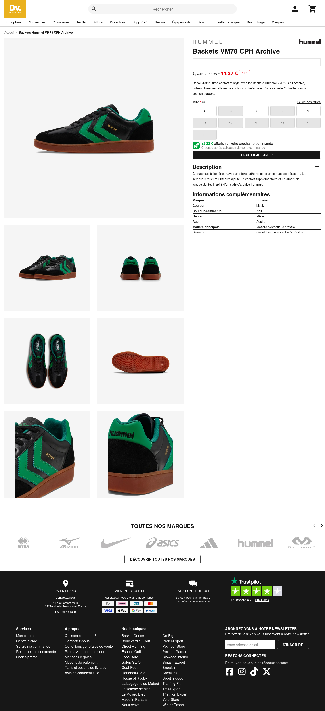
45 (308, 123)
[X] (266, 672)
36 (204, 111)
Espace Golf (131, 651)
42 (230, 123)
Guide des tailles (309, 102)
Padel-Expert (172, 640)
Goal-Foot (129, 667)
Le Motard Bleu (133, 694)
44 (282, 123)
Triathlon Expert (174, 694)
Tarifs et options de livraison (86, 667)
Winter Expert (173, 704)
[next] (322, 526)
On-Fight (169, 635)
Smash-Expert (173, 662)
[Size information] (203, 101)
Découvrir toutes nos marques (162, 559)
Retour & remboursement (84, 651)
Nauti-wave (131, 704)
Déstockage (256, 22)
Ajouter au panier (256, 155)
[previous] (314, 526)
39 (282, 111)
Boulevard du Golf (136, 640)
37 (230, 111)
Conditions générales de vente (89, 646)
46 (204, 135)
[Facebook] (229, 672)
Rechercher (162, 9)
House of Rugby (134, 678)
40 (308, 111)
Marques (278, 22)
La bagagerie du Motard (140, 683)
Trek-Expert (171, 688)
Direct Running (133, 646)
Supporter (140, 22)
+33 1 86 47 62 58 (66, 612)
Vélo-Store (170, 699)
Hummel (208, 41)
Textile (81, 22)
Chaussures (61, 22)
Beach (202, 22)
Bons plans (13, 22)
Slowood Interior (175, 656)
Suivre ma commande (33, 646)
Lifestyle (159, 22)
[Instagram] (241, 672)
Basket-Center (133, 635)
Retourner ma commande (36, 651)
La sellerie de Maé (136, 688)
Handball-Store (133, 672)
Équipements (181, 22)
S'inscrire (293, 644)
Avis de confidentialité (82, 672)
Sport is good (172, 678)
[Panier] (312, 8)
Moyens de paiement (81, 662)
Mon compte (25, 635)
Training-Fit (171, 683)
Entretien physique (227, 22)
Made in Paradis (134, 699)
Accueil (9, 32)
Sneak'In (169, 667)
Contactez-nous (66, 597)
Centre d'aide (26, 640)
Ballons (98, 22)
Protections (118, 22)
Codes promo (26, 656)
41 (204, 123)
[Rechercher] (94, 9)
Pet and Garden (174, 651)
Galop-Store (131, 662)
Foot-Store (130, 656)
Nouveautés (37, 22)
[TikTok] (254, 672)
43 (256, 123)
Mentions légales (78, 656)
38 (256, 111)
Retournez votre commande (193, 601)
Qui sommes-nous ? (80, 635)
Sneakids (169, 672)
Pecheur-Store (173, 646)
